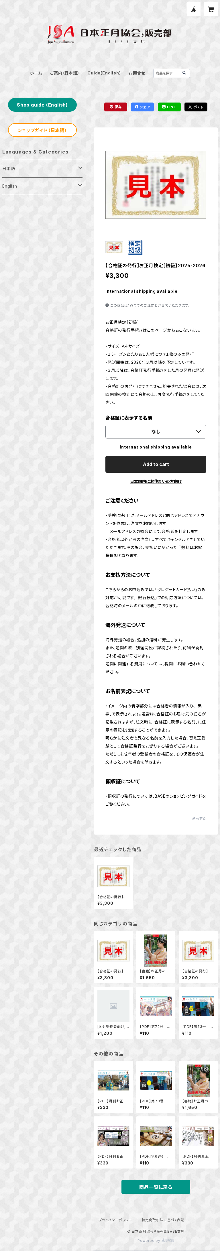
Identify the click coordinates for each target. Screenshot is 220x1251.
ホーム (36, 72)
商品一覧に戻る (155, 1187)
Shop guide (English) (42, 105)
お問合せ (137, 72)
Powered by (150, 1240)
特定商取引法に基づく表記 (163, 1220)
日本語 (8, 168)
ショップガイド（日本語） (42, 130)
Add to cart (156, 464)
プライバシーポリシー (115, 1220)
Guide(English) (104, 72)
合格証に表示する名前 (128, 418)
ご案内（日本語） (64, 72)
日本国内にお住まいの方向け (156, 481)
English (9, 186)
